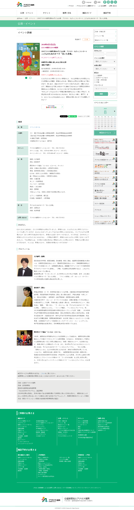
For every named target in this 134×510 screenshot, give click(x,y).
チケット (46, 13)
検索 (99, 2)
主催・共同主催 (101, 80)
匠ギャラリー (21, 439)
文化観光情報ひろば (41, 421)
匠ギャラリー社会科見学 (105, 423)
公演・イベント (26, 13)
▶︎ (114, 111)
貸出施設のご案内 (24, 455)
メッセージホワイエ (23, 441)
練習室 (20, 438)
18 (102, 124)
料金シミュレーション (44, 463)
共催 (97, 82)
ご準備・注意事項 (43, 470)
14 (111, 122)
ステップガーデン (41, 434)
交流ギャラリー (22, 432)
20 (108, 124)
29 (114, 126)
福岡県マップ (102, 430)
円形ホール (21, 430)
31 (98, 128)
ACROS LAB (82, 435)
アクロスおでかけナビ (85, 437)
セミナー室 (21, 434)
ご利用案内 (41, 455)
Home (20, 18)
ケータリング (41, 474)
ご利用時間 (41, 461)
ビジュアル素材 (63, 459)
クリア (112, 94)
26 (105, 126)
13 (108, 122)
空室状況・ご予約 (84, 455)
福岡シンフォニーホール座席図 (87, 432)
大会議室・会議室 (23, 436)
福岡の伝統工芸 (102, 421)
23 (95, 126)
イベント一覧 (62, 423)
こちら (43, 373)
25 (102, 126)
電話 (79, 426)
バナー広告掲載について (69, 487)
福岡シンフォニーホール (25, 424)
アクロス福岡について (24, 421)
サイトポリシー (95, 487)
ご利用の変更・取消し (44, 469)
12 (105, 122)
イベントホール (35, 127)
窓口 (79, 428)
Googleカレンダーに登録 (83, 116)
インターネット (82, 424)
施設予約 (107, 13)
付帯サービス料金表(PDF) (45, 465)
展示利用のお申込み (103, 426)
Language (88, 2)
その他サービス (40, 436)
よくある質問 (102, 6)
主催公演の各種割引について (86, 430)
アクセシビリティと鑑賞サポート (86, 6)
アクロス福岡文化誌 (103, 428)
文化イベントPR (102, 424)
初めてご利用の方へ (43, 457)
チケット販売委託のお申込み (46, 476)
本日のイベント (105, 133)
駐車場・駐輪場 (40, 432)
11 (102, 122)
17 (98, 124)
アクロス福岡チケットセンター (45, 423)
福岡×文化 (67, 13)
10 (98, 122)
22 (114, 124)
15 (114, 122)
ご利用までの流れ (43, 459)
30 (95, 128)
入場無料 (99, 75)
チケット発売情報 (83, 421)
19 (105, 124)
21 (111, 124)
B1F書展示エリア (41, 428)
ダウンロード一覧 (64, 457)
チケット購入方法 (83, 423)
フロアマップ (21, 423)
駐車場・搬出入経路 (65, 461)
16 (95, 124)
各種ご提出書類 (42, 472)
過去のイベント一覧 (63, 424)
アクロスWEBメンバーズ (65, 436)
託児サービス (62, 426)
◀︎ (95, 111)
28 (111, 126)
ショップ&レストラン (42, 430)
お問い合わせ (113, 6)
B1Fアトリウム (40, 426)
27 (108, 126)
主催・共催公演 (62, 421)
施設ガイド (87, 13)
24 (98, 126)
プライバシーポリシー (83, 487)
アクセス (71, 6)
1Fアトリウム (40, 424)
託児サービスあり (102, 78)
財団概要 (40, 487)
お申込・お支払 (42, 467)
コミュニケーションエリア (25, 443)
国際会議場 (21, 428)
